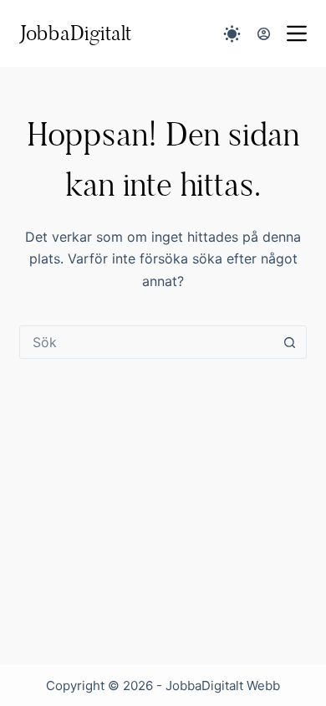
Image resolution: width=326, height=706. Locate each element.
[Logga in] (263, 34)
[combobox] (146, 342)
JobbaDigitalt (75, 33)
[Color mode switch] (232, 34)
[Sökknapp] (290, 342)
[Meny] (297, 33)
